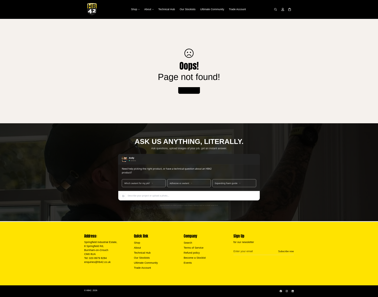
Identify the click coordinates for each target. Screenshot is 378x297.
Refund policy (192, 252)
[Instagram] (287, 291)
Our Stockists (187, 9)
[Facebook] (281, 291)
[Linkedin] (292, 291)
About (147, 9)
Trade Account (237, 9)
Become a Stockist (195, 257)
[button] (289, 9)
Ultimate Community (212, 9)
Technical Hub (166, 9)
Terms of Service (193, 247)
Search (188, 242)
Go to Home (189, 90)
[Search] (275, 9)
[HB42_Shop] (92, 9)
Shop (134, 9)
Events (188, 262)
